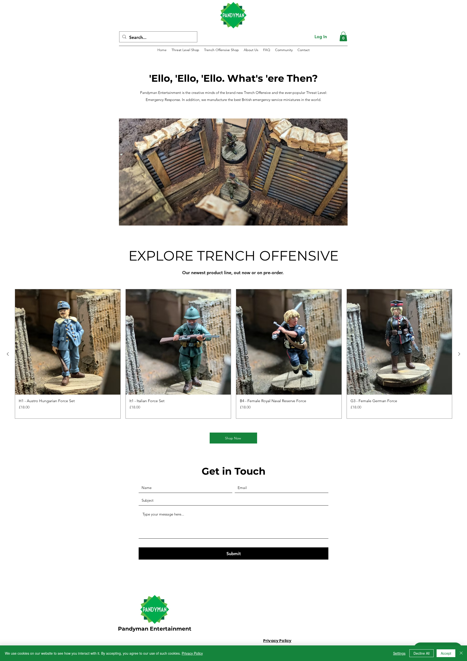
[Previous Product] (8, 354)
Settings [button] (399, 653)
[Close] (461, 653)
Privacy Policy (192, 653)
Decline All (421, 653)
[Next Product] (459, 354)
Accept (446, 653)
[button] (343, 36)
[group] (233, 354)
